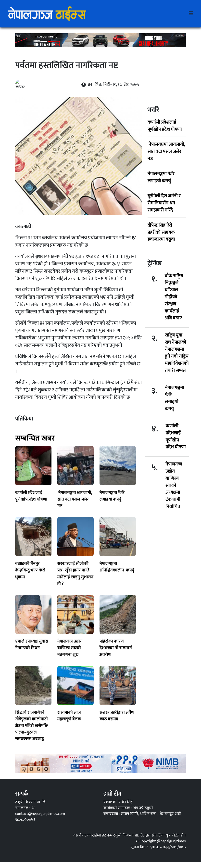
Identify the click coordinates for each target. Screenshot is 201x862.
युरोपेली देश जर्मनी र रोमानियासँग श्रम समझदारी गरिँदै (164, 203)
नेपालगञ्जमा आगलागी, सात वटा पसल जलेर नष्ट (166, 151)
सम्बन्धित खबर (35, 438)
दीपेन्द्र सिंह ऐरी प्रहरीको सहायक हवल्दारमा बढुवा (161, 232)
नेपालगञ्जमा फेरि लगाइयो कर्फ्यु (161, 177)
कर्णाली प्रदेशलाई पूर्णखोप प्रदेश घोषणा (165, 125)
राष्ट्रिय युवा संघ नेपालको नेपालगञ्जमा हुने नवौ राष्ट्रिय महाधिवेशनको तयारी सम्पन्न (177, 353)
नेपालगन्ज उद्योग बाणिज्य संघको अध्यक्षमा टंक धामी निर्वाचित (173, 485)
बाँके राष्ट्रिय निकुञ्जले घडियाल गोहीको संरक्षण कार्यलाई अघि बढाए (174, 297)
